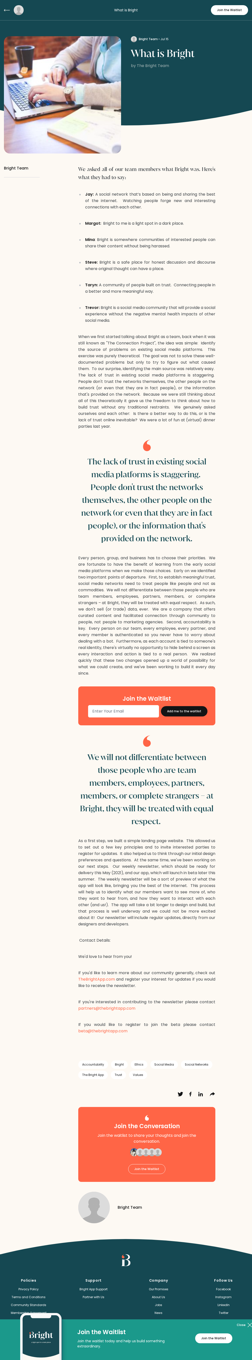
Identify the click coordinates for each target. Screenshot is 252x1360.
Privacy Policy (28, 1289)
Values (138, 1075)
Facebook (223, 1289)
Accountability (93, 1064)
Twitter (223, 1313)
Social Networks (196, 1064)
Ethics (139, 1064)
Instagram (223, 1297)
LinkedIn (224, 1305)
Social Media (164, 1064)
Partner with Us (93, 1297)
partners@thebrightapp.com (106, 1008)
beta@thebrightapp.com (102, 1031)
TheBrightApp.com (96, 979)
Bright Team (148, 39)
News (158, 1313)
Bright (119, 1064)
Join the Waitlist (229, 10)
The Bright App (93, 1075)
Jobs (158, 1305)
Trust (118, 1075)
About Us (158, 1297)
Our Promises (158, 1289)
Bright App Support (93, 1289)
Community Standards (28, 1305)
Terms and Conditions (29, 1297)
